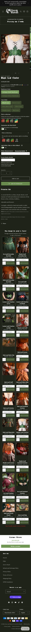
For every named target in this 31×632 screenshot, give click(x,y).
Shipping (3, 86)
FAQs (4, 561)
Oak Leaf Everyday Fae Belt (8, 281)
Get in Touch (6, 564)
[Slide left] (12, 73)
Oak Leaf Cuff (8, 382)
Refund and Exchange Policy (11, 568)
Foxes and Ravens (9, 624)
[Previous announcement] (2, 3)
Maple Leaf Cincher (22, 432)
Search (5, 557)
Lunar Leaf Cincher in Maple (22, 302)
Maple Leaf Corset (8, 462)
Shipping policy (24, 626)
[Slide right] (18, 73)
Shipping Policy (7, 578)
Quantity (3, 170)
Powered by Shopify (17, 624)
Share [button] (4, 223)
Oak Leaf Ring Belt (8, 432)
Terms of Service (7, 575)
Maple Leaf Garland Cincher (22, 461)
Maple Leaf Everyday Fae (22, 255)
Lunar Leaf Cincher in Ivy (9, 302)
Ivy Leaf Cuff (22, 281)
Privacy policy (7, 626)
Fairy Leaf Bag (22, 515)
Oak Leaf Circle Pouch (8, 514)
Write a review (15, 546)
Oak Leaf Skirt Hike (22, 382)
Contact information (16, 628)
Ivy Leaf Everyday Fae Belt (8, 255)
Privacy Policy (7, 571)
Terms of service (16, 626)
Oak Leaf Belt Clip (8, 355)
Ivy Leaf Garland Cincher (22, 492)
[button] (3, 11)
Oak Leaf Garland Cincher (22, 407)
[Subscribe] (24, 591)
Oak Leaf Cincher (8, 408)
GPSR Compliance (8, 582)
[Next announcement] (28, 3)
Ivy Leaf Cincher (9, 493)
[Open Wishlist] (24, 11)
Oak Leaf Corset (22, 352)
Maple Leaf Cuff (22, 328)
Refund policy (27, 624)
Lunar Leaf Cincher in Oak (9, 327)
